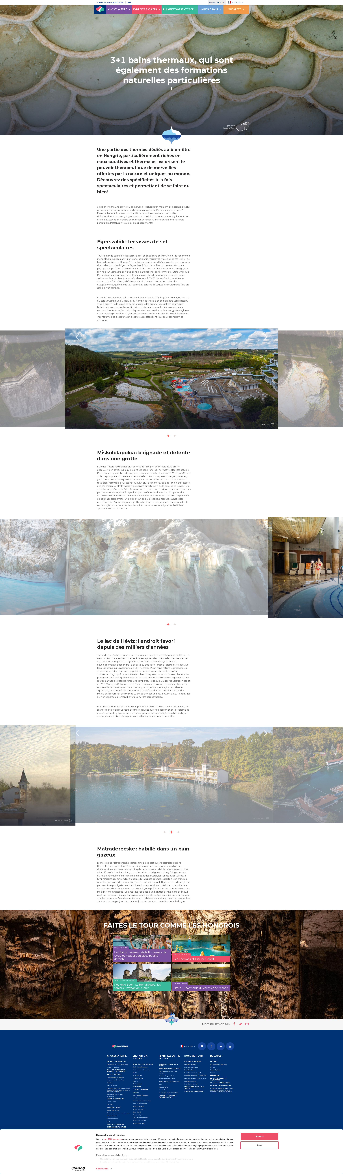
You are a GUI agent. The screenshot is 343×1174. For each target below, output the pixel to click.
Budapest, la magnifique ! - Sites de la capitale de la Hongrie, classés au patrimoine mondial (221, 1090)
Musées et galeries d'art (115, 1080)
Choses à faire (117, 9)
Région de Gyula (139, 1123)
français (236, 2)
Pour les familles (190, 1064)
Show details (102, 1169)
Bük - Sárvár (137, 1112)
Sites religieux (112, 1085)
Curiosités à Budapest (140, 1067)
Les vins (109, 1104)
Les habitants (163, 1087)
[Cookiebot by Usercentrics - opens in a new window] (78, 1169)
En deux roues (112, 1116)
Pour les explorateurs (191, 1067)
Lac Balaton (137, 1098)
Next (265, 337)
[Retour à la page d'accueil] (100, 9)
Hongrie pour (209, 9)
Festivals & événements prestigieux (115, 1095)
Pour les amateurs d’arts (192, 1073)
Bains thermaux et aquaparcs (117, 1064)
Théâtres (110, 1083)
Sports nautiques (113, 1110)
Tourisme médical (113, 1067)
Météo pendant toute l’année (169, 1081)
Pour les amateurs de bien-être (195, 1075)
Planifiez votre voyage (178, 9)
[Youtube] (202, 1046)
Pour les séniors (189, 1070)
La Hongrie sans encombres (168, 1093)
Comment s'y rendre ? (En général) (168, 1072)
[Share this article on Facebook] (233, 1024)
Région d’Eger (138, 1115)
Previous (77, 337)
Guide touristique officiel (110, 2)
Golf (108, 1121)
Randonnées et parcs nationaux (118, 1113)
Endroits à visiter (145, 9)
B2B (129, 2)
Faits (160, 1084)
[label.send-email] (245, 1024)
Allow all (260, 1136)
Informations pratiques (167, 1079)
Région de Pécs (138, 1106)
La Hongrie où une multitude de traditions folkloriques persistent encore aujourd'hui (118, 1090)
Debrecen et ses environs (141, 1101)
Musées (135, 1081)
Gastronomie (111, 1102)
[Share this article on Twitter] (239, 1024)
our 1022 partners (113, 1139)
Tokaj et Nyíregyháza (140, 1103)
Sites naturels (137, 1075)
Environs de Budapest (140, 1095)
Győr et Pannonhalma (141, 1118)
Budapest (234, 9)
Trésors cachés (138, 1078)
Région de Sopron (139, 1109)
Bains (135, 1072)
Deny (259, 1145)
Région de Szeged (139, 1120)
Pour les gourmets (190, 1084)
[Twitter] (221, 1046)
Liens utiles (163, 1090)
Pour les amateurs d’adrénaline (195, 1078)
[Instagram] (230, 1046)
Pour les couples (190, 1081)
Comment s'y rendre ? (166, 1076)
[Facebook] (211, 1046)
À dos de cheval (112, 1118)
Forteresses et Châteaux (115, 1077)
